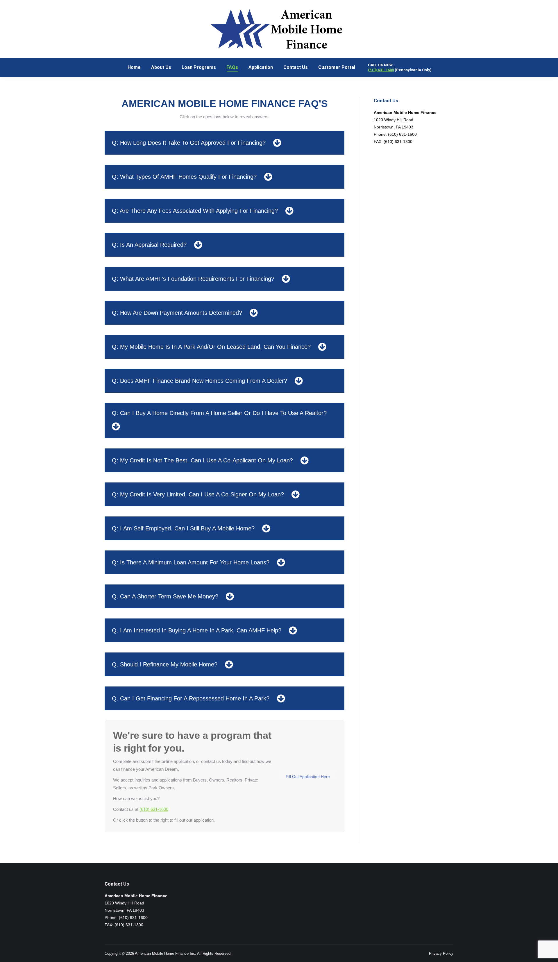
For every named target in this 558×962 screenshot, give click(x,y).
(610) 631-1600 (381, 70)
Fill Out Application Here (308, 776)
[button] (224, 143)
